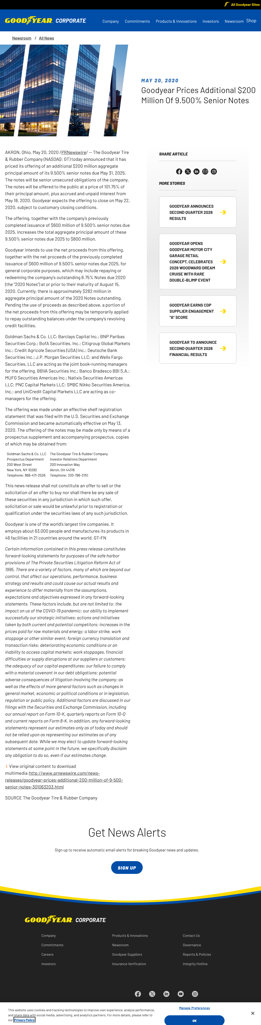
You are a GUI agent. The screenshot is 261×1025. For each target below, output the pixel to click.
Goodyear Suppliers (127, 954)
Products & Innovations (176, 21)
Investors (211, 21)
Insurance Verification (129, 963)
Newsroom (234, 21)
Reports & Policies (197, 954)
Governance (192, 944)
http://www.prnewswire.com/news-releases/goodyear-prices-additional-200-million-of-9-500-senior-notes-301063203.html (64, 780)
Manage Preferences (194, 1008)
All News (46, 38)
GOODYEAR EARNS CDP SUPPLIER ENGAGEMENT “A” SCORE (191, 311)
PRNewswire (73, 152)
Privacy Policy (24, 1020)
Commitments (137, 21)
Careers (48, 954)
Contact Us (191, 935)
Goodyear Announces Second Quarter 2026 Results (191, 212)
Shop (251, 20)
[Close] (252, 1013)
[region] (130, 1013)
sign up (127, 868)
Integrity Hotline (195, 963)
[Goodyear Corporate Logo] (45, 20)
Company (110, 21)
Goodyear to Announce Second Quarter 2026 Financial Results (193, 348)
